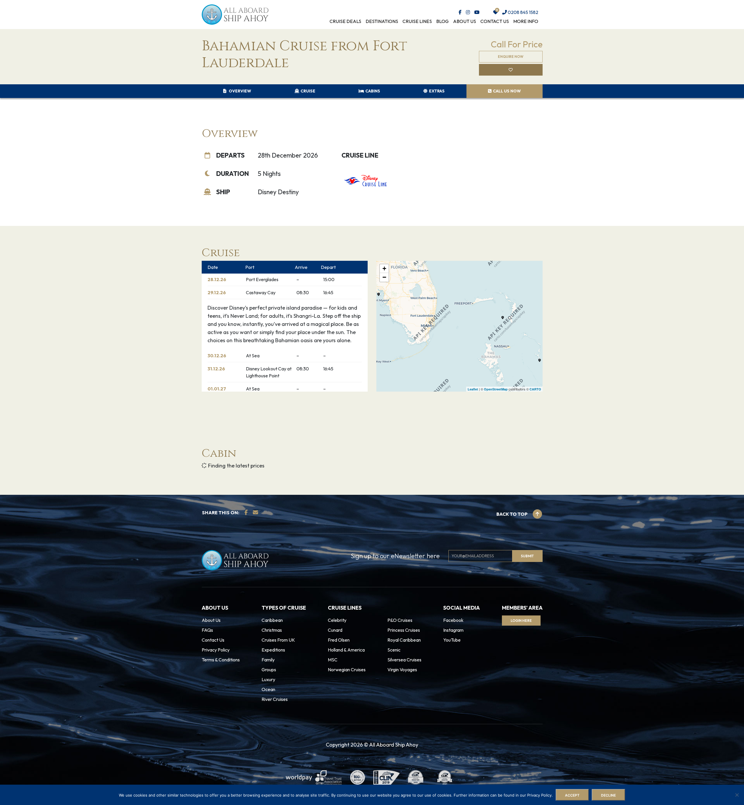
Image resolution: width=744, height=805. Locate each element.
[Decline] (737, 795)
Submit (275, 417)
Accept (572, 795)
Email (267, 391)
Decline (608, 795)
